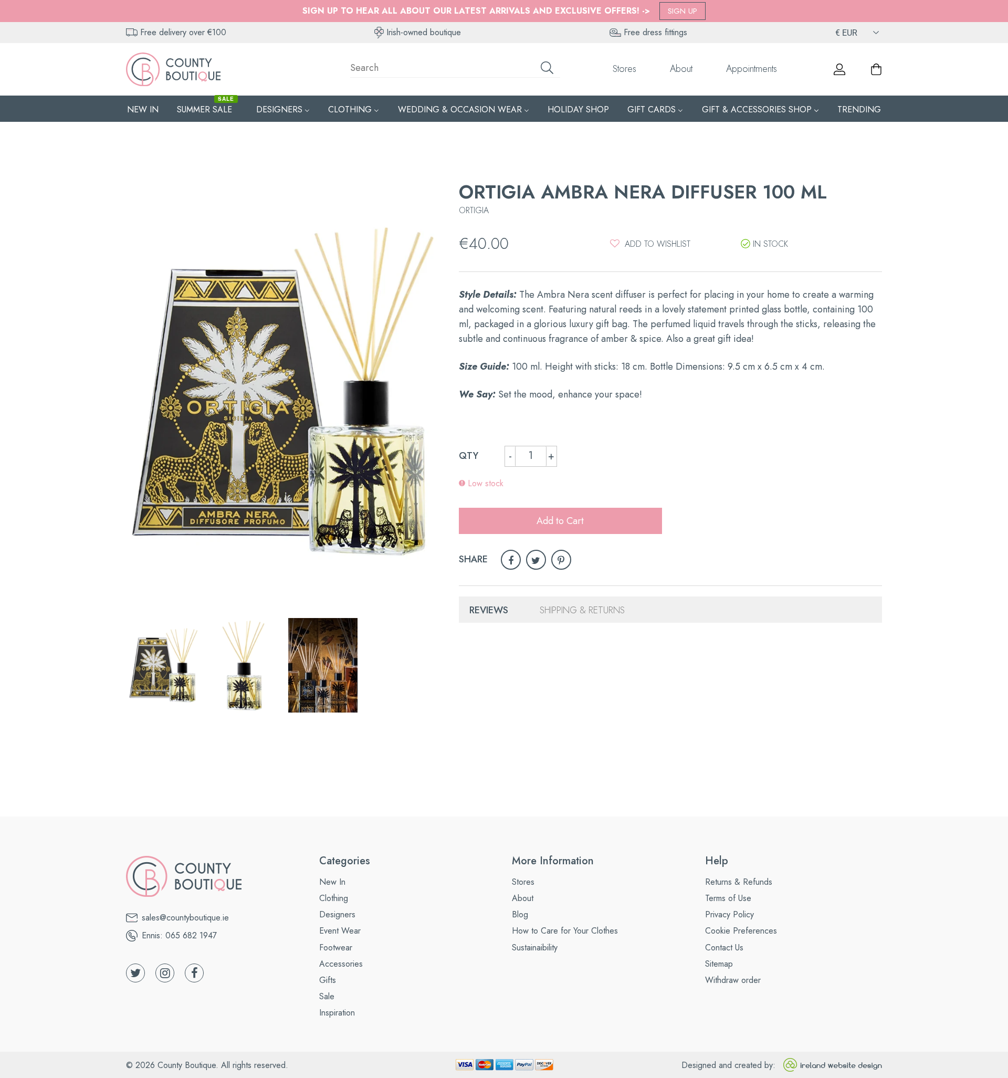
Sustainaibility (535, 948)
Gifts (327, 980)
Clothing (333, 898)
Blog (520, 914)
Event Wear (340, 931)
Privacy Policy (729, 914)
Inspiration (337, 1013)
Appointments (751, 69)
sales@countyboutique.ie (185, 918)
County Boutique (187, 1065)
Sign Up (682, 11)
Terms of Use (728, 898)
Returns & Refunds (738, 882)
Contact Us (724, 948)
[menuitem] (143, 109)
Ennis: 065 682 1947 (179, 935)
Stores (624, 69)
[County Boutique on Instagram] (164, 973)
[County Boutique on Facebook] (194, 973)
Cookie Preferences (741, 931)
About (681, 69)
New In (332, 882)
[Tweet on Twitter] (536, 560)
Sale (326, 996)
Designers (337, 914)
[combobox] (455, 69)
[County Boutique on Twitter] (135, 973)
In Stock (770, 244)
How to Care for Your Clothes (565, 931)
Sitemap (719, 964)
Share (473, 559)
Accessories (341, 964)
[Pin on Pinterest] (561, 560)
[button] (650, 243)
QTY (468, 456)
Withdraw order (733, 980)
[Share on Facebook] (511, 560)
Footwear (335, 948)
